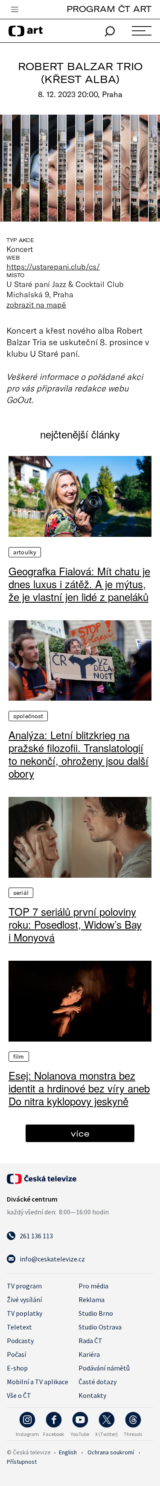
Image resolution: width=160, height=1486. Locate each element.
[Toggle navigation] (14, 9)
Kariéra (89, 1354)
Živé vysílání (24, 1299)
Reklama (92, 1299)
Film (18, 1056)
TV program (24, 1286)
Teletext (19, 1327)
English (68, 1452)
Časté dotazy (97, 1381)
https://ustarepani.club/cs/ (53, 266)
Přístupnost (22, 1461)
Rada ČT (90, 1340)
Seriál (21, 893)
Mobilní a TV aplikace (37, 1381)
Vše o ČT (19, 1395)
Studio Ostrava (100, 1327)
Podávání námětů (104, 1368)
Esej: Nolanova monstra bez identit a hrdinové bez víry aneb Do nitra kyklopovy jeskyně (79, 1088)
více (80, 1133)
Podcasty (20, 1340)
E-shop (17, 1368)
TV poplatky (24, 1313)
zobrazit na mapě (36, 304)
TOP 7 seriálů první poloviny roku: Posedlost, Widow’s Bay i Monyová (75, 924)
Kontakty (92, 1395)
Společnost (28, 716)
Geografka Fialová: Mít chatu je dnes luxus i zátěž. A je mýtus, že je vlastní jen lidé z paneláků (79, 584)
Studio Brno (96, 1313)
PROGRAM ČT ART (109, 8)
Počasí (16, 1354)
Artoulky (24, 552)
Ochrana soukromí (110, 1452)
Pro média (93, 1286)
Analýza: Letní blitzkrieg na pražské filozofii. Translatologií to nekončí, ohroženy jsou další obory (78, 754)
